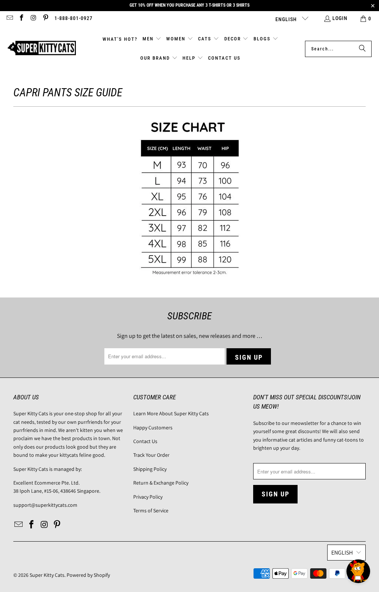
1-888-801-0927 (73, 18)
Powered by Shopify (88, 575)
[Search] (362, 49)
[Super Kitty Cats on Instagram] (33, 18)
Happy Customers (152, 427)
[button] (151, 39)
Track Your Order (151, 455)
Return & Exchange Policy (160, 482)
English (286, 19)
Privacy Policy (147, 496)
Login (340, 18)
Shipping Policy (150, 469)
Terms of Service (150, 510)
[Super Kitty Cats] (41, 49)
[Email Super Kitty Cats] (9, 18)
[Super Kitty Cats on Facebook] (21, 18)
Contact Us (145, 441)
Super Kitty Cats (47, 575)
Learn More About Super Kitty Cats (171, 413)
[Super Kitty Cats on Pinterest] (45, 18)
